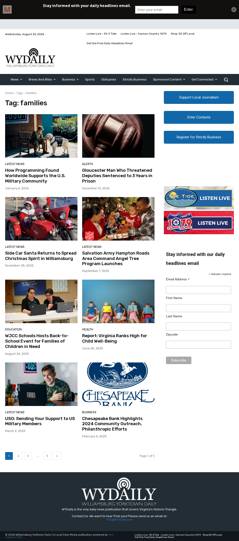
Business (89, 412)
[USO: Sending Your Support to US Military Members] (41, 384)
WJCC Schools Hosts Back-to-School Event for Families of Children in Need (37, 341)
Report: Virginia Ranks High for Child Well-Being (114, 338)
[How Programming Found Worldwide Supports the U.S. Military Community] (41, 136)
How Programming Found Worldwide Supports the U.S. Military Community (35, 176)
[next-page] (57, 456)
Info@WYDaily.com (119, 519)
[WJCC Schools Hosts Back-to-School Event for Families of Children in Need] (41, 301)
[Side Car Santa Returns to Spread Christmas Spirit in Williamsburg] (41, 219)
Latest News (15, 163)
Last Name (174, 316)
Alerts (87, 163)
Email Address (178, 279)
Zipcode (172, 334)
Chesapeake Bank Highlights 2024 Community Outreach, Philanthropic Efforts (112, 424)
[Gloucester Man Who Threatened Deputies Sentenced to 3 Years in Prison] (118, 136)
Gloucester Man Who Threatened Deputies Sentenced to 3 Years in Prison (117, 176)
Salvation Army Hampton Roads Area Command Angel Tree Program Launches (115, 258)
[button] (226, 79)
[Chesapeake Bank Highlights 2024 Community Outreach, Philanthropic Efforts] (118, 384)
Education (13, 329)
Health (87, 329)
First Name (174, 298)
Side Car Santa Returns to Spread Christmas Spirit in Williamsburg (41, 255)
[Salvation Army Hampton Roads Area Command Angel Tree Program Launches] (118, 219)
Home (9, 93)
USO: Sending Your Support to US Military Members (40, 421)
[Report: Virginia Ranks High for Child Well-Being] (118, 301)
